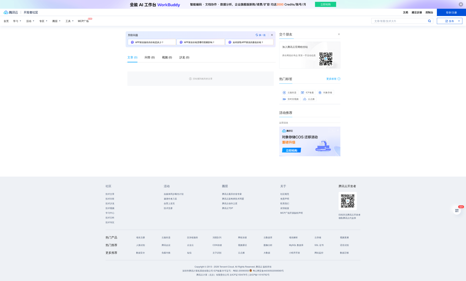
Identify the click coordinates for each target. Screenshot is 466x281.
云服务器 (292, 92)
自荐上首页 (169, 203)
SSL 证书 (319, 244)
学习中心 (110, 212)
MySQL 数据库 (296, 244)
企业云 (190, 244)
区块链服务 (192, 237)
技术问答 (110, 198)
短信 (189, 252)
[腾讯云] (11, 12)
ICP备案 (310, 92)
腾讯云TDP (227, 208)
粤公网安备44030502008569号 (268, 270)
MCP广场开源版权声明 (291, 212)
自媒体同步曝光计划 (173, 193)
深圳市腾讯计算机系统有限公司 (197, 270)
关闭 (338, 130)
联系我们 (284, 203)
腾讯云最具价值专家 (232, 193)
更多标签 (331, 78)
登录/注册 (451, 12)
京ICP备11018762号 (259, 274)
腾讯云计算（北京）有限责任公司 (212, 274)
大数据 (267, 252)
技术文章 (110, 193)
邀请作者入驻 (170, 198)
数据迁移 (344, 252)
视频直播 (344, 237)
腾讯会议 (166, 244)
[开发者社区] (31, 12)
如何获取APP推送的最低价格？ (248, 42)
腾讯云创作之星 (229, 203)
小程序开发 (294, 252)
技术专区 (110, 222)
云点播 (311, 98)
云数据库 (268, 237)
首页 (6, 21)
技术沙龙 (110, 203)
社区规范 (284, 193)
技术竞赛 (168, 208)
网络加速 (242, 237)
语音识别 (344, 244)
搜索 (429, 21)
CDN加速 (217, 244)
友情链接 (284, 208)
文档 (405, 12)
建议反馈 (417, 12)
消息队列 (217, 237)
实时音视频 (293, 98)
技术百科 (110, 217)
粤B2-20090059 (241, 270)
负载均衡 (166, 252)
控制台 (429, 12)
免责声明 (284, 198)
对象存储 (327, 92)
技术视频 (110, 208)
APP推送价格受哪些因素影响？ (199, 42)
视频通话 (242, 244)
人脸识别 (140, 244)
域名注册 (140, 237)
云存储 (318, 237)
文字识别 (217, 252)
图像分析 (268, 244)
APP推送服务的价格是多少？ (149, 42)
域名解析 (293, 237)
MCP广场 (83, 21)
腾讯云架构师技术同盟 (233, 198)
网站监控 (319, 252)
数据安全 (140, 252)
